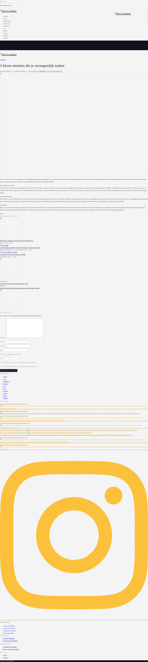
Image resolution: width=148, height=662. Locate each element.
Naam (2, 341)
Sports (5, 33)
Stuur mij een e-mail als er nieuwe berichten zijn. (19, 366)
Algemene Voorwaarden (10, 647)
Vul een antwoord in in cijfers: (11, 354)
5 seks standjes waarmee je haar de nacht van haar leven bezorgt (20, 248)
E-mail (3, 346)
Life (4, 388)
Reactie (3, 337)
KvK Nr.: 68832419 (8, 638)
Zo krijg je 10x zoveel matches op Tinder (13, 254)
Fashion (6, 26)
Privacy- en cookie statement (11, 649)
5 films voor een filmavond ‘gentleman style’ (14, 284)
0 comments (41, 71)
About (5, 655)
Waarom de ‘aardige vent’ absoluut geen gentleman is (16, 241)
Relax (5, 30)
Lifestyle (6, 23)
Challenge (7, 21)
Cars (5, 18)
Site (1, 350)
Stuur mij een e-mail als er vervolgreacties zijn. (19, 362)
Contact (5, 657)
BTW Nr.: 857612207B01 (10, 641)
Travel (5, 35)
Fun (4, 28)
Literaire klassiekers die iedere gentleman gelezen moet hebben (19, 288)
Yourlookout (56, 71)
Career (5, 16)
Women (5, 38)
